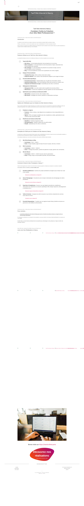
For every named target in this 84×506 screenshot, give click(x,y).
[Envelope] (42, 467)
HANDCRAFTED (42, 463)
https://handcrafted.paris (47, 444)
